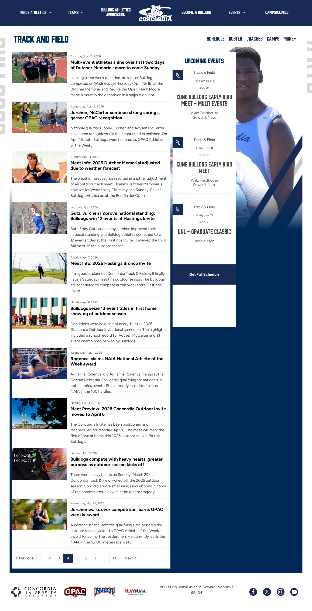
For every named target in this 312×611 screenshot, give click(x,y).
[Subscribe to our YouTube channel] (294, 592)
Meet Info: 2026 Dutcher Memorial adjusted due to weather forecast (115, 165)
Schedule (216, 38)
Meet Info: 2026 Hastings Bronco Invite (110, 263)
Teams (73, 12)
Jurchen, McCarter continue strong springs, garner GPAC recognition (115, 115)
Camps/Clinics (276, 12)
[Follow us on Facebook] (253, 592)
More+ (290, 38)
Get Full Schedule (204, 274)
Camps (273, 38)
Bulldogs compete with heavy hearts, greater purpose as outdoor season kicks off (116, 461)
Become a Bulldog (196, 12)
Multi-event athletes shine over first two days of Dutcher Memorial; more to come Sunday (117, 64)
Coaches (254, 38)
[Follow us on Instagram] (280, 592)
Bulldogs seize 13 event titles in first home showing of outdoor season (113, 311)
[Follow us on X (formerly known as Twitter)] (267, 592)
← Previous (24, 558)
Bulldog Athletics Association (116, 12)
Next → (131, 558)
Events (234, 12)
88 (115, 558)
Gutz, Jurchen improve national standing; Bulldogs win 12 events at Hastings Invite (112, 215)
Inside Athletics (33, 12)
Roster (235, 38)
